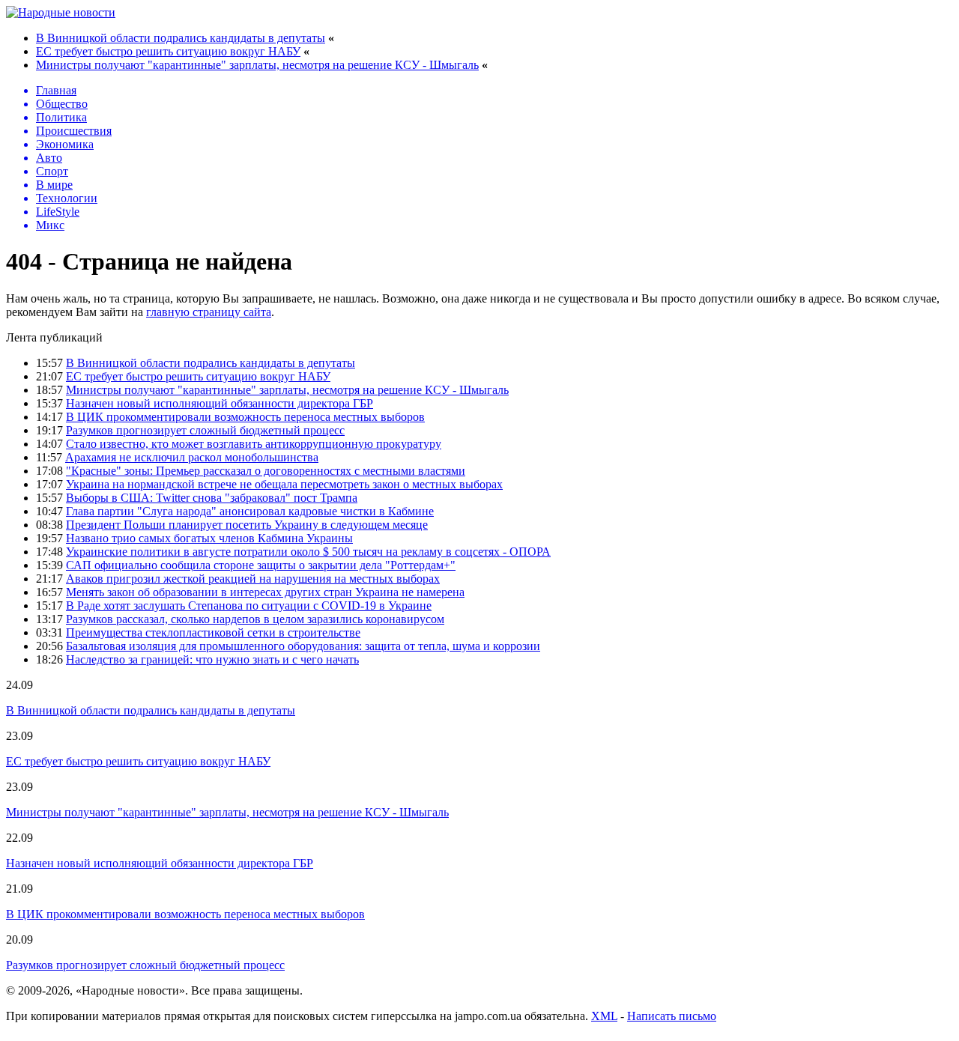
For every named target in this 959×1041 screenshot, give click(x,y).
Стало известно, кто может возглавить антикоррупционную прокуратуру (253, 443)
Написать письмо (671, 1016)
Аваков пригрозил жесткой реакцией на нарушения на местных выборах (253, 578)
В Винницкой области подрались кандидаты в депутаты (180, 37)
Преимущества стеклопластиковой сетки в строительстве (213, 632)
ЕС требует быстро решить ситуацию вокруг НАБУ (168, 51)
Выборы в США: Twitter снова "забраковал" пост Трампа (211, 497)
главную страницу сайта (208, 312)
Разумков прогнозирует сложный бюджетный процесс (205, 430)
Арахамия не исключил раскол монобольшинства (191, 457)
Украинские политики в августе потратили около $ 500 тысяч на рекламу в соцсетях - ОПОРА (308, 551)
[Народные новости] (60, 12)
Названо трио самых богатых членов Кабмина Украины (209, 538)
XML (604, 1016)
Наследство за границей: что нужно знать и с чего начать (212, 659)
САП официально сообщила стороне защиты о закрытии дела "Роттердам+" (261, 565)
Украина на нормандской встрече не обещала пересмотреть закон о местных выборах (284, 484)
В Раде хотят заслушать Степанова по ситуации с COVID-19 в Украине (249, 605)
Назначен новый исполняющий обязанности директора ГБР (219, 403)
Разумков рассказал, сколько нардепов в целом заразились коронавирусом (255, 619)
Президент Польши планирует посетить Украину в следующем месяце (247, 524)
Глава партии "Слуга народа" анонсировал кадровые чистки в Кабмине (250, 511)
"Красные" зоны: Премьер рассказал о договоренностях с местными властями (265, 470)
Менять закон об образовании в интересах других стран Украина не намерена (265, 592)
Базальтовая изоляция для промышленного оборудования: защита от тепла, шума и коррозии (303, 646)
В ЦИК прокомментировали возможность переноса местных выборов (245, 416)
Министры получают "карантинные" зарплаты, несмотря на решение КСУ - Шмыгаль (257, 64)
